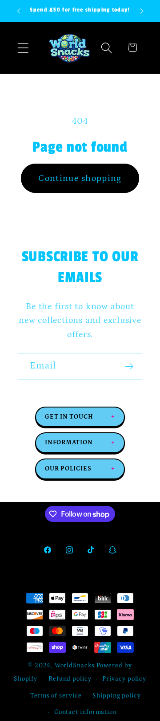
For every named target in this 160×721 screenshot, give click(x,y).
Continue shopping (79, 178)
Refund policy (70, 678)
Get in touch (80, 416)
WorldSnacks (75, 665)
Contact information (85, 712)
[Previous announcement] (18, 11)
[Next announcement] (142, 11)
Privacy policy (124, 678)
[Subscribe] (129, 366)
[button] (23, 47)
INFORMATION (80, 442)
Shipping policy (116, 695)
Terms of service (56, 695)
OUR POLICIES (80, 468)
